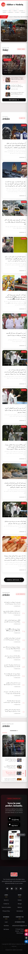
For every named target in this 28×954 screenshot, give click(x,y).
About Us (6, 900)
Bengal (19, 903)
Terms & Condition (6, 907)
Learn (6, 922)
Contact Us (6, 903)
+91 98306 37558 (20, 922)
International (20, 911)
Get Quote (6, 929)
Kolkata (20, 900)
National (20, 907)
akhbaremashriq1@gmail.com (19, 925)
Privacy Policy (6, 911)
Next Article (13, 99)
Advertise (6, 925)
